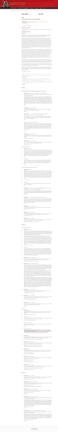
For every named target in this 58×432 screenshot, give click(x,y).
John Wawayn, (30, 170)
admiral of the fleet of (49, 239)
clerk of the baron (36, 221)
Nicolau (30, 251)
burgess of (27, 265)
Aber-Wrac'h (31, 245)
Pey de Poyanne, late (29, 240)
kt (50, 290)
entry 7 (23, 77)
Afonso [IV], (34, 249)
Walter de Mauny (38, 391)
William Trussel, (44, 303)
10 (29, 68)
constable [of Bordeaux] (46, 183)
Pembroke (46, 297)
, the (46, 198)
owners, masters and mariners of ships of (31, 115)
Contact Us (35, 428)
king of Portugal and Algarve (40, 249)
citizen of (49, 258)
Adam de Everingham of (44, 290)
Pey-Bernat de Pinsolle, (33, 252)
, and (26, 259)
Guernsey (28, 252)
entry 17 (25, 84)
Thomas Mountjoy (43, 109)
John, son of (44, 213)
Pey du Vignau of (35, 96)
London (49, 219)
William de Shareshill (37, 337)
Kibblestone (26, 304)
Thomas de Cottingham (27, 314)
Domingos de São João (37, 251)
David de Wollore (26, 353)
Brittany (36, 172)
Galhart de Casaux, (48, 252)
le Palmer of (45, 219)
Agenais (25, 272)
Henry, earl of (45, 190)
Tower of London (30, 197)
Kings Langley (31, 93)
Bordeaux (39, 173)
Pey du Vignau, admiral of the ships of (37, 123)
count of (40, 172)
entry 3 (25, 83)
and (38, 172)
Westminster (30, 148)
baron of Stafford (37, 220)
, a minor (44, 172)
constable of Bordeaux (35, 170)
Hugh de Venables (42, 390)
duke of (34, 172)
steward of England (42, 198)
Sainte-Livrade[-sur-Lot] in (46, 271)
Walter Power (45, 351)
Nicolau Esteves (26, 243)
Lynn (39, 404)
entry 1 (23, 83)
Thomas (47, 152)
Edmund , (31, 221)
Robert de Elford (47, 312)
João (26, 251)
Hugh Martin (34, 190)
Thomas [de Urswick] (32, 183)
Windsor (29, 335)
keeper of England (39, 345)
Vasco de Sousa (31, 243)
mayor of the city (34, 240)
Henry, (38, 176)
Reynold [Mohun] (44, 142)
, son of (48, 303)
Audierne (27, 238)
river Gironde (34, 173)
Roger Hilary (43, 337)
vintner (51, 219)
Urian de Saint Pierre (48, 213)
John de (31, 292)
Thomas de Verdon (43, 357)
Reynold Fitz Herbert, (44, 296)
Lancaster (42, 176)
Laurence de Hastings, (40, 297)
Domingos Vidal (38, 238)
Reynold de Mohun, (41, 135)
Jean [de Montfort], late (30, 172)
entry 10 (25, 78)
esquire (28, 259)
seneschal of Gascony (44, 199)
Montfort (42, 172)
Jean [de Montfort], (48, 171)
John (29, 144)
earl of (40, 176)
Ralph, (34, 220)
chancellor (26, 138)
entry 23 (25, 76)
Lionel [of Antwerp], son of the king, (32, 345)
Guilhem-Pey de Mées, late (42, 239)
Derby (45, 176)
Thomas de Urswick (46, 170)
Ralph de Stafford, (38, 199)
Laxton (49, 290)
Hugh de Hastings (31, 369)
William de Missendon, (45, 258)
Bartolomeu (27, 237)
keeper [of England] (30, 352)
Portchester (29, 295)
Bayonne (38, 96)
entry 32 (23, 76)
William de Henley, (40, 312)
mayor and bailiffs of (36, 404)
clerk (43, 312)
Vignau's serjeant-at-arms (31, 124)
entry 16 (23, 84)
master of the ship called (40, 252)
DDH (33, 428)
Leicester (36, 198)
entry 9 (23, 78)
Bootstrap (36, 429)
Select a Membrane (24, 25)
